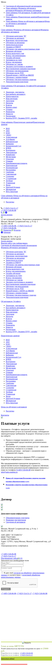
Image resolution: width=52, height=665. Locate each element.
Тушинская (10, 183)
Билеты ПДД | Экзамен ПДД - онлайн (21, 118)
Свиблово (10, 172)
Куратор (17, 230)
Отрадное (10, 159)
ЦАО (8, 133)
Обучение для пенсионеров (17, 71)
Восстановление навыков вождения (20, 69)
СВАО (8, 135)
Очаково (9, 161)
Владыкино (10, 150)
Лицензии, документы (15, 92)
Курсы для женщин (14, 62)
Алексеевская (11, 137)
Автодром (10, 101)
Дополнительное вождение (17, 82)
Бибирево (10, 144)
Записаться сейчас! (8, 659)
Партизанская (11, 165)
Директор (7, 230)
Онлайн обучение (13, 58)
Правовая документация (16, 520)
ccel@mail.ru (6, 234)
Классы (9, 105)
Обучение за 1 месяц (14, 64)
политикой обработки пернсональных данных (20, 576)
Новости (9, 114)
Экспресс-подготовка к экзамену (19, 66)
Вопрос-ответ (11, 107)
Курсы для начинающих (16, 56)
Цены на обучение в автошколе (14, 407)
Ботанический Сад (13, 146)
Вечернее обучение (14, 51)
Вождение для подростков (16, 40)
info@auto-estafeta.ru (9, 472)
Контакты (10, 26)
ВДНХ (8, 148)
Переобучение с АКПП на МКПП (20, 75)
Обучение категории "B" (16, 36)
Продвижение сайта (9, 558)
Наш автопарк (12, 99)
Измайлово (10, 155)
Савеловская (11, 174)
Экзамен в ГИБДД (13, 47)
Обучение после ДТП (15, 73)
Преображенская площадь (16, 163)
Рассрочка (10, 202)
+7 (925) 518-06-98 (8, 210)
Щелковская (11, 189)
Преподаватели (12, 96)
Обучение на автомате (15, 38)
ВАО (8, 128)
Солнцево (10, 176)
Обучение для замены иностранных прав (23, 49)
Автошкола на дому (14, 60)
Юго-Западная (12, 192)
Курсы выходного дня (15, 53)
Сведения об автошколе (15, 522)
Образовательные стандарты (17, 518)
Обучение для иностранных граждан (21, 79)
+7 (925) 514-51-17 (10, 208)
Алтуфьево (10, 139)
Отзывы (9, 109)
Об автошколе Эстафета (11, 301)
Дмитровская (11, 152)
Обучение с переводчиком (16, 77)
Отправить (6, 589)
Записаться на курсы (14, 45)
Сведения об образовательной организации (24, 6)
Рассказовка (11, 170)
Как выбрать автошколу (16, 94)
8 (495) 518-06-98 (23, 470)
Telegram (7, 232)
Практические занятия (10, 336)
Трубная (9, 181)
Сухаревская (11, 178)
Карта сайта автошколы (10, 550)
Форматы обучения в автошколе (28, 10)
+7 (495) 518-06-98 (8, 226)
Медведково (11, 157)
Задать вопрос (7, 215)
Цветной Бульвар (13, 187)
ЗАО (8, 131)
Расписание (10, 116)
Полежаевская (12, 168)
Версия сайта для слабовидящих (14, 243)
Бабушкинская (12, 142)
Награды (9, 103)
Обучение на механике (15, 43)
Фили (8, 185)
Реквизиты (10, 112)
